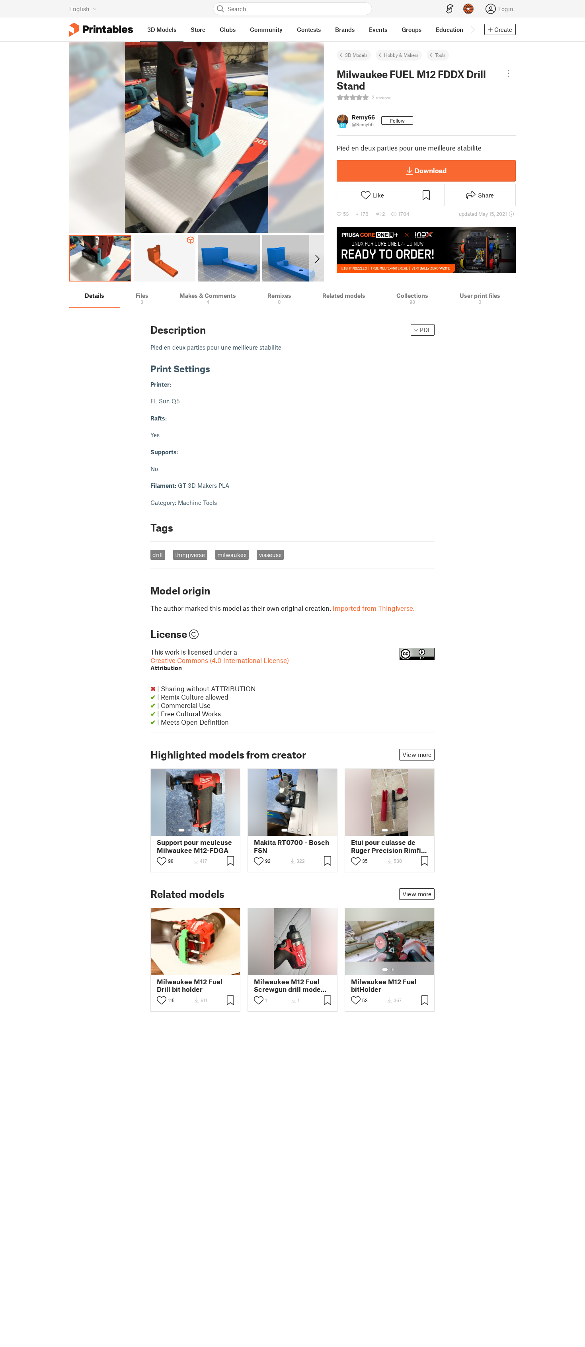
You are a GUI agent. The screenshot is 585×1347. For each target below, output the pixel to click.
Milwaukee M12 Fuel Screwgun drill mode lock (287, 985)
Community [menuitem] (266, 29)
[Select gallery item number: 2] (189, 830)
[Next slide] (316, 258)
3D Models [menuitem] (161, 29)
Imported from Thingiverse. (374, 608)
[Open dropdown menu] (508, 73)
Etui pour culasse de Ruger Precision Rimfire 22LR (389, 846)
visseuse (270, 554)
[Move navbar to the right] (472, 29)
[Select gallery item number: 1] (181, 830)
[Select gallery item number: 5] (207, 830)
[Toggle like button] (161, 861)
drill (157, 554)
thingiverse (190, 554)
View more (416, 754)
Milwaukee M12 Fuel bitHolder (384, 985)
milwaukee (232, 554)
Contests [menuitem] (309, 29)
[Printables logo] (101, 30)
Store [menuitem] (198, 29)
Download (431, 170)
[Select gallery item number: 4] (202, 830)
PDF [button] (425, 329)
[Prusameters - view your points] (468, 9)
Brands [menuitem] (345, 29)
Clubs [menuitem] (228, 29)
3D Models (356, 55)
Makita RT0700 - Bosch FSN (291, 846)
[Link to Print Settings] (216, 368)
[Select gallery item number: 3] (195, 830)
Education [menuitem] (449, 29)
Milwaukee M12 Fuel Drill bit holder (189, 985)
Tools (440, 55)
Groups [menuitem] (411, 29)
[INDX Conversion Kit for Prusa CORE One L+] (426, 250)
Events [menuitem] (378, 29)
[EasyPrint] (450, 9)
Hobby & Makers (401, 55)
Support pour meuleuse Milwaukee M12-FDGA (194, 846)
